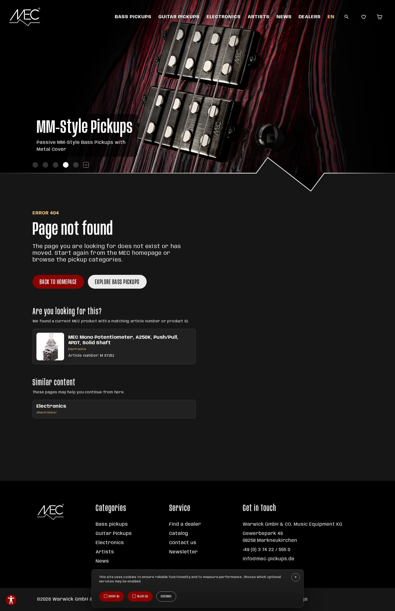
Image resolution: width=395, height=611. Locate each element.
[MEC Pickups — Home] (24, 17)
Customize (166, 596)
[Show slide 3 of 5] (55, 165)
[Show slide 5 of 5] (76, 165)
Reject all (142, 596)
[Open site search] (347, 17)
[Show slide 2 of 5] (45, 165)
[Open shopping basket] (381, 17)
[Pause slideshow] (86, 165)
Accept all (114, 596)
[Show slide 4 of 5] (65, 165)
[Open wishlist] (364, 17)
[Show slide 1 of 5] (35, 165)
